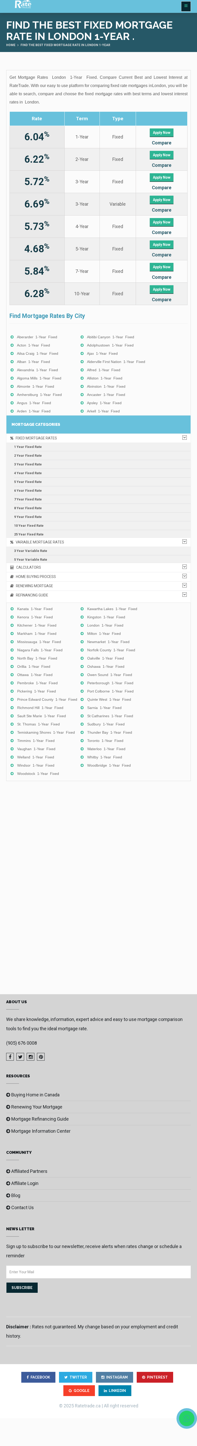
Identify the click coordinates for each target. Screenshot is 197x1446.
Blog (15, 1195)
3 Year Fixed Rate (28, 464)
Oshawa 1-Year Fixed (105, 666)
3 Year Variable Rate (30, 551)
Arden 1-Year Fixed (34, 411)
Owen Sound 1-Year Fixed (109, 675)
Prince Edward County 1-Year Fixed (47, 699)
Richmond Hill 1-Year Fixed (40, 708)
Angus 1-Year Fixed (34, 403)
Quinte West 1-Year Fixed (109, 699)
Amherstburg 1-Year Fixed (39, 395)
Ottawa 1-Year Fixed (35, 675)
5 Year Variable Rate (30, 559)
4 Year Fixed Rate (28, 473)
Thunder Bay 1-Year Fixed (109, 732)
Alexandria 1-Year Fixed (37, 370)
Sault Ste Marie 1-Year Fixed (41, 716)
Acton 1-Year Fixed (33, 345)
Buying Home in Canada (35, 1094)
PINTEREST (157, 1377)
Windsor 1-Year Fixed (35, 765)
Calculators (27, 567)
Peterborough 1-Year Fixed (110, 683)
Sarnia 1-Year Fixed (104, 708)
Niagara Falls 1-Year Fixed (40, 650)
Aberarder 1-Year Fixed (37, 337)
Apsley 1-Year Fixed (104, 403)
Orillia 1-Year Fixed (33, 666)
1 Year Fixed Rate (28, 447)
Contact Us (22, 1207)
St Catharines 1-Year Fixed (110, 716)
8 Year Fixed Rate (28, 508)
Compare (161, 142)
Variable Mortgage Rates (38, 542)
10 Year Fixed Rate (29, 525)
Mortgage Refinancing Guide (40, 1119)
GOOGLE (82, 1391)
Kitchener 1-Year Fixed (36, 625)
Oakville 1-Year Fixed (105, 658)
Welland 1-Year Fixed (35, 757)
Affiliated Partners (29, 1171)
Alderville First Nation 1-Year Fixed (116, 362)
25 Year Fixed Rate (29, 534)
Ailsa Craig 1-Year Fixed (37, 353)
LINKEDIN (117, 1391)
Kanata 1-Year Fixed (35, 609)
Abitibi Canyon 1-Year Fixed (110, 337)
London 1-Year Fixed (105, 625)
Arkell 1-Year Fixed (103, 411)
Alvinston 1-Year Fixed (106, 386)
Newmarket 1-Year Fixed (108, 642)
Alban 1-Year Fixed (33, 362)
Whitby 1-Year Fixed (104, 757)
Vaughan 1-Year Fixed (36, 749)
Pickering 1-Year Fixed (36, 691)
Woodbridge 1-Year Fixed (109, 765)
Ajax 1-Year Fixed (102, 353)
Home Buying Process (35, 577)
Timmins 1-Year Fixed (36, 741)
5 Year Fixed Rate (28, 482)
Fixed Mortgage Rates (35, 438)
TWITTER (78, 1377)
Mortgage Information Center (41, 1131)
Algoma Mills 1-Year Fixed (39, 378)
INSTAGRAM (117, 1377)
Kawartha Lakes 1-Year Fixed (112, 609)
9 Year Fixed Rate (28, 517)
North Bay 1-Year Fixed (37, 658)
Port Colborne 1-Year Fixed (110, 691)
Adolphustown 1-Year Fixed (110, 345)
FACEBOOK (40, 1377)
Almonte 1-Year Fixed (35, 386)
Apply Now (161, 133)
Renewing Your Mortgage (36, 1107)
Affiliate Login (24, 1183)
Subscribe (22, 1288)
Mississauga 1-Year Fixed (39, 642)
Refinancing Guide (31, 595)
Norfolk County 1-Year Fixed (111, 650)
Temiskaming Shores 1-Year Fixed (46, 732)
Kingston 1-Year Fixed (106, 617)
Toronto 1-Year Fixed (105, 741)
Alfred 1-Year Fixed (103, 370)
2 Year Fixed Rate (28, 455)
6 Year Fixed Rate (28, 490)
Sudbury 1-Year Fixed (106, 724)
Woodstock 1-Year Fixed (38, 774)
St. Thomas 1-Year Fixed (38, 724)
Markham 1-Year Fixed (36, 633)
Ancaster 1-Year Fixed (106, 395)
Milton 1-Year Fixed (104, 633)
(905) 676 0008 (21, 1043)
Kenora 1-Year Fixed (35, 617)
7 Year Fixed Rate (28, 499)
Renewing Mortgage (33, 586)
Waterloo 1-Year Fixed (106, 749)
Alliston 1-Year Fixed (104, 378)
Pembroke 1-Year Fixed (37, 683)
